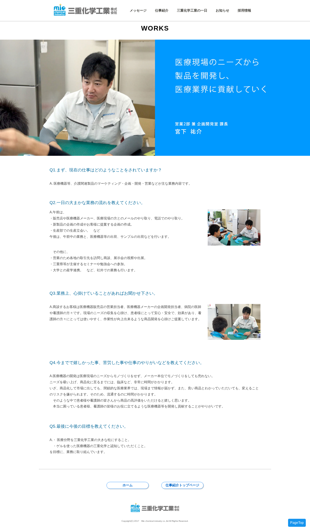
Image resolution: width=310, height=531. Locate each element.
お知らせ (222, 10)
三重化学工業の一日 (192, 10)
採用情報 (244, 10)
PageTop (297, 522)
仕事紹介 (161, 10)
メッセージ (138, 10)
